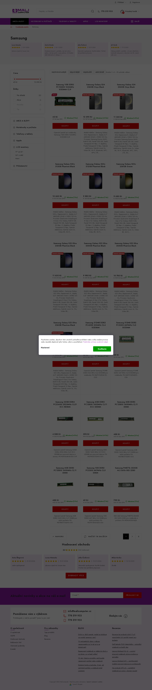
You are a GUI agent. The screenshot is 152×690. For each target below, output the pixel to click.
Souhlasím (102, 349)
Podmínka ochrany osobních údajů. (95, 342)
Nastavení (45, 347)
